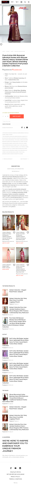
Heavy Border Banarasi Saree (9, 145)
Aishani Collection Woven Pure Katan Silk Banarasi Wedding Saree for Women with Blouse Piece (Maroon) (7, 236)
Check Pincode (6, 124)
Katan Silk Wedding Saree (12, 146)
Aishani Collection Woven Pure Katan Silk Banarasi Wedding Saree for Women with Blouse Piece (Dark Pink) (21, 268)
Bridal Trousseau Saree (17, 139)
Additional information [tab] (15, 168)
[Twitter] (25, 128)
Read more (5, 269)
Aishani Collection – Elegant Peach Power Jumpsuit (7, 266)
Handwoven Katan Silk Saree (19, 143)
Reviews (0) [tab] (15, 171)
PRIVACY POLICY (15, 476)
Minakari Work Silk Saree (8, 148)
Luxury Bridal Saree (23, 146)
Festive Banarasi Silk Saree (16, 141)
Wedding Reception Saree (16, 153)
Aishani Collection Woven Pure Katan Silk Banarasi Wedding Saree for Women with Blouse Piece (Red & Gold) (21, 236)
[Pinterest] (27, 128)
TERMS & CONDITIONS (15, 479)
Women (7, 51)
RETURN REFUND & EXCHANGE (15, 474)
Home (3, 51)
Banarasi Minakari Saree (11, 136)
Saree (12, 51)
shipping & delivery (15, 472)
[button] (12, 2)
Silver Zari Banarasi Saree (12, 152)
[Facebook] (22, 128)
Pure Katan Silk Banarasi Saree (9, 150)
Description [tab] (15, 166)
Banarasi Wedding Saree (20, 51)
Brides (22, 132)
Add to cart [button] (6, 243)
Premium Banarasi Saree (21, 148)
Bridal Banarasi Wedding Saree (16, 138)
